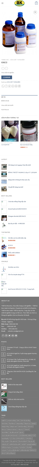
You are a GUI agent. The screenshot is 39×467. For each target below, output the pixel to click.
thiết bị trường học (6, 447)
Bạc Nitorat (12, 423)
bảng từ (34, 423)
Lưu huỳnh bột (5, 144)
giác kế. (21, 432)
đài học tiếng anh (11, 453)
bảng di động (20, 423)
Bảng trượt (27, 423)
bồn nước (30, 426)
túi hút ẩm (22, 447)
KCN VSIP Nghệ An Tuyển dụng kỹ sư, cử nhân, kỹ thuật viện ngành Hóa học (21, 366)
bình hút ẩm (5, 423)
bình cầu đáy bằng (25, 420)
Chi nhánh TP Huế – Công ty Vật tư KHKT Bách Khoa (21, 348)
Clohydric (26, 429)
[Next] (38, 136)
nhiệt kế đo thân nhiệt (15, 444)
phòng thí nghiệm (31, 444)
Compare (6, 77)
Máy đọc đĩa (31, 441)
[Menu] (2, 3)
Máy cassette (5, 441)
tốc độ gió (29, 447)
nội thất (23, 444)
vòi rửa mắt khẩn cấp (13, 450)
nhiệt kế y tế (5, 444)
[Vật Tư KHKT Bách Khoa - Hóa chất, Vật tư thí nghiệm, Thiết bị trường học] (19, 3)
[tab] (19, 97)
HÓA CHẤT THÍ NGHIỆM (17, 59)
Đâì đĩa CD (33, 450)
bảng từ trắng (5, 426)
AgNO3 (4, 420)
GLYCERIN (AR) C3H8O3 (25, 435)
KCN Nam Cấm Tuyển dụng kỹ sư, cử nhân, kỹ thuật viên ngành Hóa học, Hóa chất (21, 360)
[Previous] (1, 136)
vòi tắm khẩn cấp (24, 450)
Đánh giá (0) (5, 101)
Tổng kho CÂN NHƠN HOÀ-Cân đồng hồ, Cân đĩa (21, 372)
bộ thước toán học (12, 429)
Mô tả (3, 97)
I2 (10, 438)
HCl (34, 435)
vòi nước (4, 450)
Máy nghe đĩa (13, 441)
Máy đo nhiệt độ (23, 441)
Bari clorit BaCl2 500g (26, 144)
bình (18, 420)
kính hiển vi (29, 438)
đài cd (3, 453)
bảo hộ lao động (22, 426)
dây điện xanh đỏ (14, 432)
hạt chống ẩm (5, 438)
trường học (16, 447)
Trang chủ (5, 59)
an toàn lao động (11, 420)
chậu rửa (20, 429)
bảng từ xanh (13, 426)
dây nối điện (5, 432)
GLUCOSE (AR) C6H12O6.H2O (10, 435)
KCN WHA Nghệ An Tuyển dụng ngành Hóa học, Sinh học (22, 354)
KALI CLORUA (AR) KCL (19, 438)
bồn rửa (4, 429)
